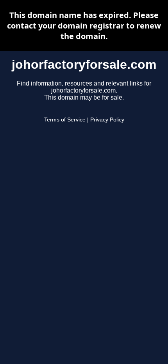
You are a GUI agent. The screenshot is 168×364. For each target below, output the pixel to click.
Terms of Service (65, 120)
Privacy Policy (107, 120)
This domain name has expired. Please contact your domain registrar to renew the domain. (84, 25)
